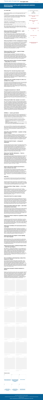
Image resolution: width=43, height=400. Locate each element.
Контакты (11, 398)
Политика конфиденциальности (25, 398)
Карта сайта (36, 1)
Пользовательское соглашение (17, 398)
